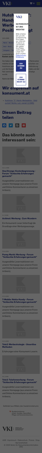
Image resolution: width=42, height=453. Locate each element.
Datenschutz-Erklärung (21, 56)
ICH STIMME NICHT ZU (21, 79)
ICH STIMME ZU (21, 66)
